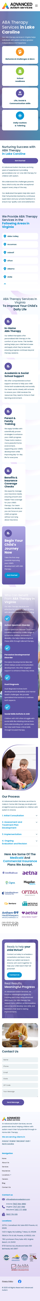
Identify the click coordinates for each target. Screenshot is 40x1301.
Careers (5, 1179)
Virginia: (15, 1207)
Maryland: (16, 1209)
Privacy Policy (7, 1281)
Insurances (6, 1171)
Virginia (12, 1141)
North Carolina (8, 1144)
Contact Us (6, 1187)
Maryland (20, 1141)
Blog (3, 1183)
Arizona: (16, 1204)
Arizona (5, 1141)
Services (5, 1167)
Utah (27, 1141)
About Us (5, 1162)
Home (4, 1158)
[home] (17, 5)
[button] (36, 5)
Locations (6, 1175)
